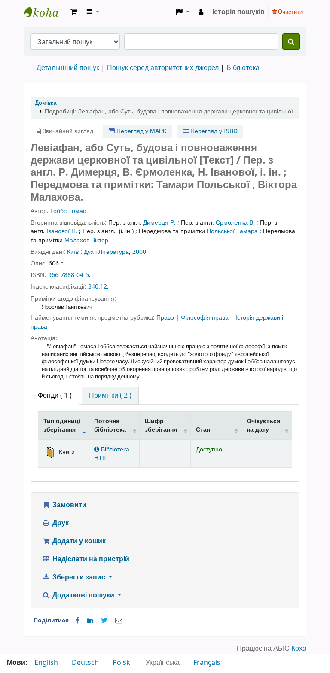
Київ (73, 251)
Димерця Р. (159, 222)
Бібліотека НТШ (111, 453)
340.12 (97, 286)
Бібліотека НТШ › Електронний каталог (45, 12)
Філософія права (205, 317)
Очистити (289, 12)
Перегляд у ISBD (213, 131)
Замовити (68, 505)
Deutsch (85, 663)
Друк (60, 523)
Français (206, 663)
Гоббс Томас (68, 211)
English (46, 663)
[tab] (110, 396)
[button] (73, 12)
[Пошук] (291, 41)
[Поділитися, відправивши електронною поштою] (118, 621)
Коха (298, 648)
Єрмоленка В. (235, 222)
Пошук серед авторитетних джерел (163, 68)
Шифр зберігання (161, 425)
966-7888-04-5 (68, 275)
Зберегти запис (79, 577)
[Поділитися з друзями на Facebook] (77, 621)
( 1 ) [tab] (55, 395)
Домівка (46, 102)
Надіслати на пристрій (90, 559)
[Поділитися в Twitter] (104, 621)
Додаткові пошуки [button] (83, 595)
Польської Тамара (232, 231)
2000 (139, 251)
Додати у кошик (78, 541)
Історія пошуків (238, 12)
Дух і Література (106, 251)
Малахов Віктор (86, 240)
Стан (203, 429)
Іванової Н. (61, 231)
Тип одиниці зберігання (61, 425)
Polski (122, 663)
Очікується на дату (263, 425)
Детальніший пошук (68, 68)
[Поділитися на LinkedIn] (90, 621)
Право (166, 317)
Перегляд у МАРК (140, 131)
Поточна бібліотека (110, 425)
